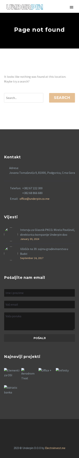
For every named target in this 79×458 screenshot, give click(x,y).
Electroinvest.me (55, 448)
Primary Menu (71, 7)
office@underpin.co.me (34, 199)
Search (62, 97)
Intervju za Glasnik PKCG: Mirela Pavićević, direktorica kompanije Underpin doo (47, 232)
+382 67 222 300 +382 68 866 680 (32, 190)
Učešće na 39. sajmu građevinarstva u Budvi (44, 251)
